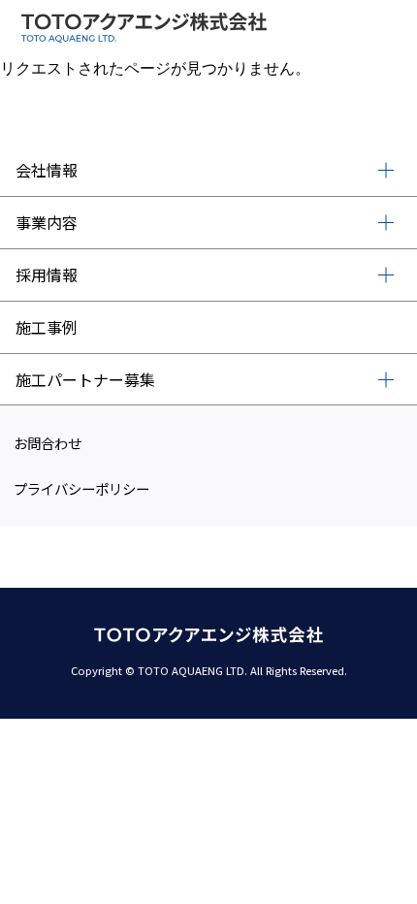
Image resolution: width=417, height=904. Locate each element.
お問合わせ (47, 443)
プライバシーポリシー (81, 488)
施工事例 (47, 327)
